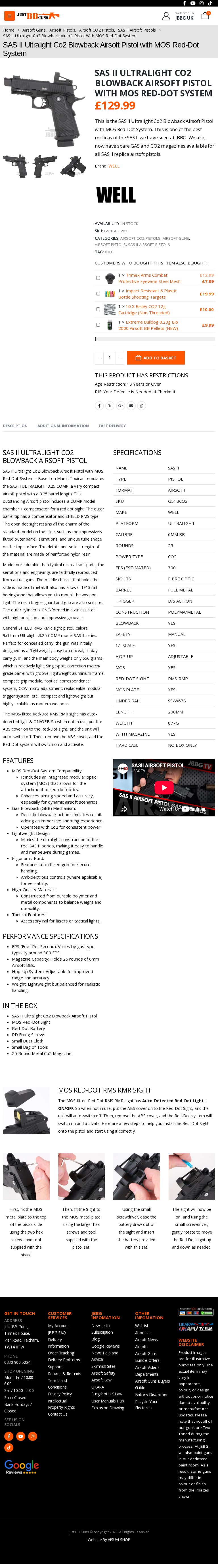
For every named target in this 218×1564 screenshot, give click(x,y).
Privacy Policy (60, 1394)
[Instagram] (32, 1436)
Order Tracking (61, 1353)
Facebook (99, 405)
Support (55, 1366)
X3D (108, 252)
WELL (114, 166)
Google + (120, 405)
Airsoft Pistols (110, 244)
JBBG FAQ (57, 1332)
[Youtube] (20, 1436)
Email (131, 405)
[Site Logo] (38, 16)
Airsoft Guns (176, 238)
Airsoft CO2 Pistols (140, 238)
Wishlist (141, 1325)
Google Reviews (105, 1346)
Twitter (109, 405)
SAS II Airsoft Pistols (149, 244)
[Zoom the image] (21, 1462)
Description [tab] (15, 425)
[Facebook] (8, 1436)
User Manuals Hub (107, 1401)
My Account (58, 1325)
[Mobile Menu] (9, 16)
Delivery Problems (64, 1359)
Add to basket (159, 358)
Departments (147, 1374)
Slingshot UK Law (106, 1394)
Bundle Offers (147, 1360)
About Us (143, 1332)
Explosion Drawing (107, 1407)
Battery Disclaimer (151, 1394)
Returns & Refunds (64, 1373)
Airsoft (141, 1346)
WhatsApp (141, 405)
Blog (95, 1339)
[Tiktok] (8, 1447)
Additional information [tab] (63, 425)
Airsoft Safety (103, 1373)
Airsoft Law (101, 1380)
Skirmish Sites (103, 1366)
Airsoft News (146, 1339)
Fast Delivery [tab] (112, 425)
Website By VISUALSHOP (109, 1539)
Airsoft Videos (147, 1367)
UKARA (97, 1387)
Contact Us (58, 1414)
